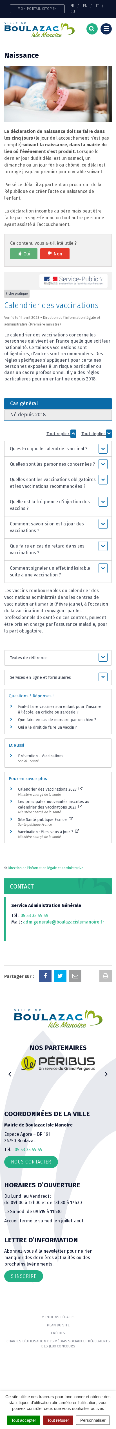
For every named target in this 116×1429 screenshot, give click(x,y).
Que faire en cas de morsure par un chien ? (57, 719)
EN (85, 5)
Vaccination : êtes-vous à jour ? (46, 832)
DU (72, 11)
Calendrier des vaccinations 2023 (48, 789)
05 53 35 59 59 (34, 915)
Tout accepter (23, 1420)
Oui (26, 254)
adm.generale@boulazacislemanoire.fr (63, 922)
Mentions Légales (58, 1317)
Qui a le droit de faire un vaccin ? (47, 727)
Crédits (58, 1333)
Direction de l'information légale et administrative (45, 868)
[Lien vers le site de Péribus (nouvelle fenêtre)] (58, 1063)
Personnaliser (93, 1420)
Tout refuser (58, 1420)
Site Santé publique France (43, 819)
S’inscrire (23, 1276)
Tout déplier (93, 433)
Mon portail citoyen (37, 8)
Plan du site (58, 1325)
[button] (58, 448)
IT (97, 5)
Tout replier (58, 433)
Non (57, 254)
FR (72, 5)
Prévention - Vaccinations (40, 756)
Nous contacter (31, 1162)
